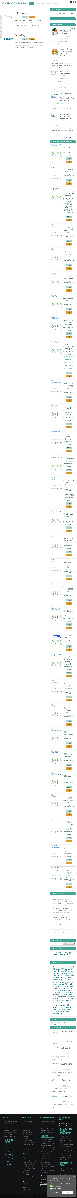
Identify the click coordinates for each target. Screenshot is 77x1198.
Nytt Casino (59, 988)
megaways (69, 982)
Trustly (65, 1011)
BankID (69, 969)
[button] (51, 1186)
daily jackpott (59, 975)
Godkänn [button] (67, 1192)
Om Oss (7, 1146)
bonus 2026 (55, 971)
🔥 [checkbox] (71, 2)
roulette (60, 1001)
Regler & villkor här (69, 492)
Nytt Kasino (59, 990)
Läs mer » (54, 1043)
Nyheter (7, 1161)
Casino (60, 973)
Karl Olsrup (58, 58)
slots (68, 1000)
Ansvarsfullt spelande (10, 1155)
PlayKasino (66, 1047)
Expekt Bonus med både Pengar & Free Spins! (67, 31)
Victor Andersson (60, 124)
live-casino (59, 982)
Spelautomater (60, 1003)
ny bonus (68, 986)
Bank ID (60, 969)
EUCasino (65, 1080)
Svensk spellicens (61, 1005)
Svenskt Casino (60, 1007)
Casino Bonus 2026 (68, 973)
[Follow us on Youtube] (53, 1024)
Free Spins (67, 975)
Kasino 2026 (67, 980)
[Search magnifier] (72, 13)
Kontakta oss (8, 1164)
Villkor (6, 1149)
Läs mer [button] (68, 1183)
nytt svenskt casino (60, 992)
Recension (69, 158)
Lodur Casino (67, 1031)
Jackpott (66, 977)
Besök (32, 17)
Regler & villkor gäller (68, 203)
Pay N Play (62, 996)
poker (58, 998)
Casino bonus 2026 (60, 953)
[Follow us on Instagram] (67, 1022)
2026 (57, 967)
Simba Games (67, 1096)
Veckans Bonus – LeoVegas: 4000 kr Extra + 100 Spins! (49, 3)
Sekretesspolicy (9, 1152)
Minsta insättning (60, 984)
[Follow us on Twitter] (60, 1022)
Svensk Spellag (9, 1158)
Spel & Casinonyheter (63, 953)
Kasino (57, 980)
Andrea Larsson (59, 103)
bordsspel (63, 971)
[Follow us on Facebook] (54, 1022)
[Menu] (74, 2)
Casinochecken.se (45, 1196)
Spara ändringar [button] (55, 1192)
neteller (63, 986)
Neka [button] (73, 1176)
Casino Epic (66, 1064)
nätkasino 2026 (59, 994)
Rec (24, 17)
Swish (63, 1009)
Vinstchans (57, 1013)
